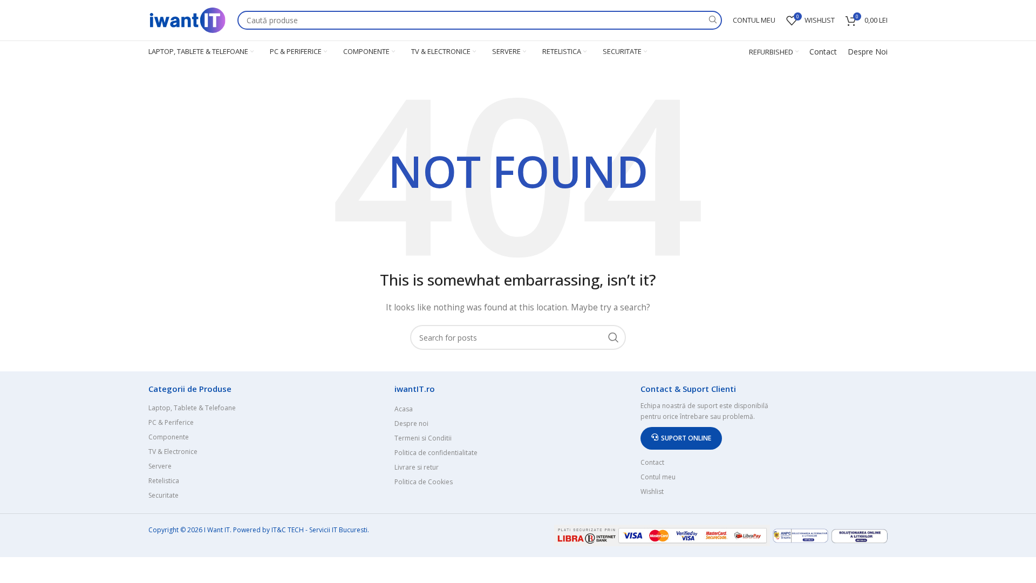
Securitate (163, 495)
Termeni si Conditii (423, 438)
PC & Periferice (171, 422)
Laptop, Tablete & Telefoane (192, 407)
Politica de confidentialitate (436, 452)
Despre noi (411, 423)
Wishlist (652, 491)
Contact (823, 51)
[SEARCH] (712, 20)
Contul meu (658, 477)
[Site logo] (187, 19)
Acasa (403, 408)
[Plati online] (663, 535)
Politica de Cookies (423, 481)
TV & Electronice (172, 451)
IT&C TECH (287, 529)
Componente (168, 437)
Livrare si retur (416, 467)
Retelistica (163, 480)
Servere (160, 466)
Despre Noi (868, 51)
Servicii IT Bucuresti (338, 529)
